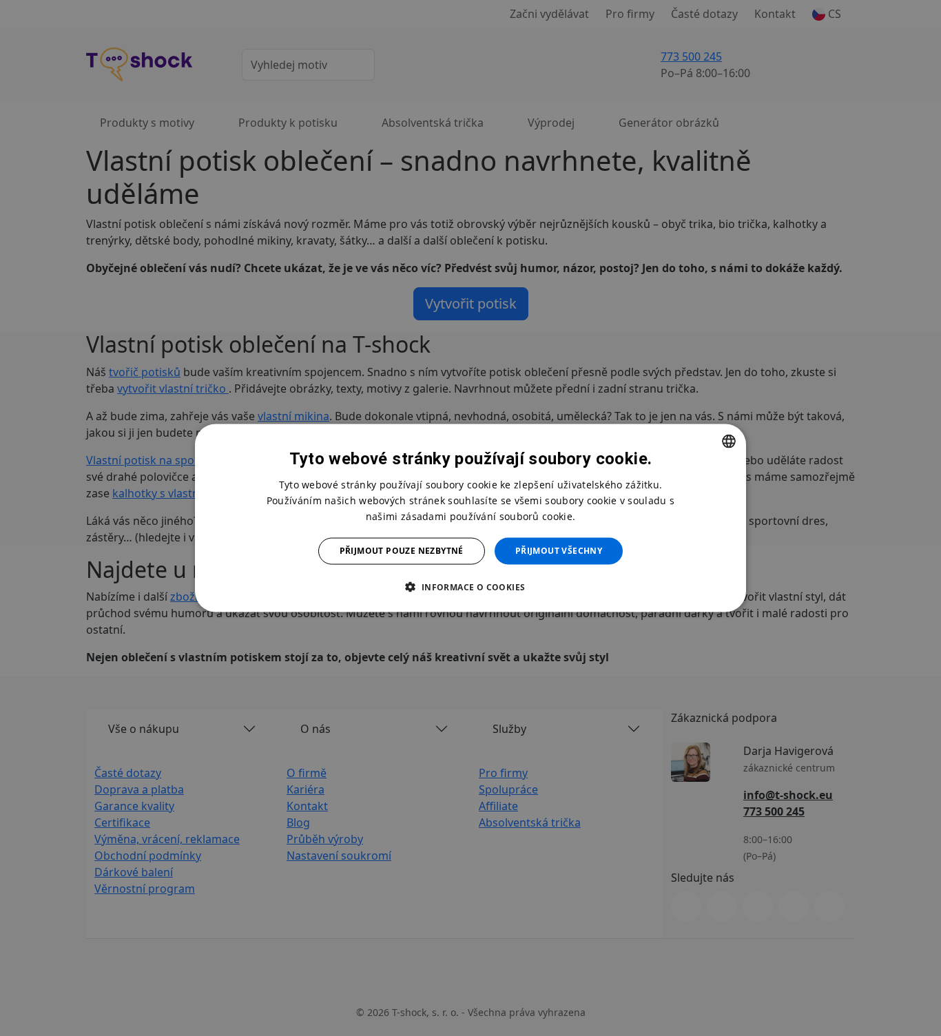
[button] (470, 586)
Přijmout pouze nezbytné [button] (402, 551)
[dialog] (470, 518)
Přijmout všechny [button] (558, 551)
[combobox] (729, 441)
